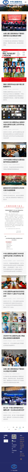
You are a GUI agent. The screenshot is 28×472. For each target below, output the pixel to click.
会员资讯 (5, 340)
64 (16, 427)
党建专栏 (5, 298)
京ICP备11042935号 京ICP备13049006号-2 (14, 447)
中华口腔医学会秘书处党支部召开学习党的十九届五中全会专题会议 (13, 294)
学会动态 (5, 38)
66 (23, 427)
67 (9, 429)
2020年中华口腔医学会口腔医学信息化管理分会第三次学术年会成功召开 (14, 124)
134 (15, 429)
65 (20, 427)
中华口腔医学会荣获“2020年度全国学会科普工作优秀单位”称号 (13, 256)
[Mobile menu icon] (26, 2)
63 (13, 427)
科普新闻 (10, 260)
